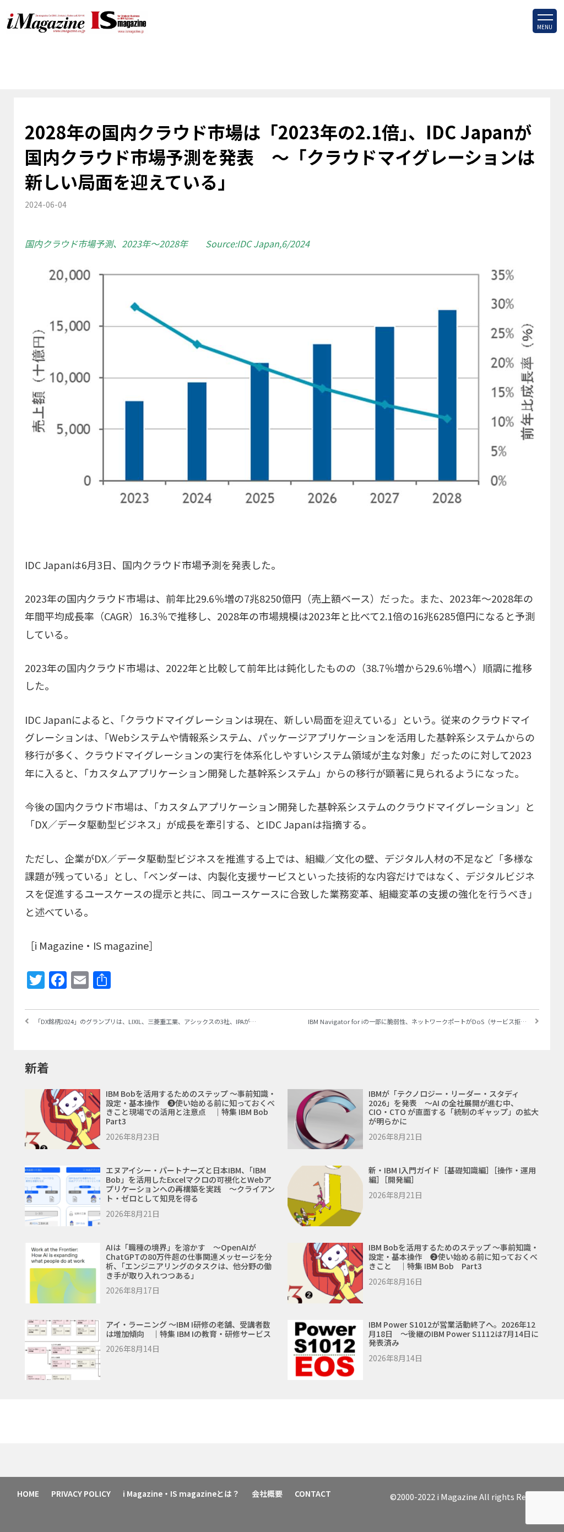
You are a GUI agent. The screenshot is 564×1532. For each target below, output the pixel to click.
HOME (28, 1493)
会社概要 (267, 1493)
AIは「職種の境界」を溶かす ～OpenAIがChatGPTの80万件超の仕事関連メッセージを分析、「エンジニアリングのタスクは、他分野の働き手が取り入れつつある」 (189, 1261)
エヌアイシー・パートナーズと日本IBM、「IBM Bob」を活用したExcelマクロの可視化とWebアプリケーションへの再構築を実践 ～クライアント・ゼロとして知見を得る (190, 1184)
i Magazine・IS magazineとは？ (181, 1493)
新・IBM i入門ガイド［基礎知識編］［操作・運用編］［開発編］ (452, 1175)
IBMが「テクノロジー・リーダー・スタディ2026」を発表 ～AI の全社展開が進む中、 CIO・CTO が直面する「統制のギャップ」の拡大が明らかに (453, 1107)
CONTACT (313, 1493)
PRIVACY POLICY (81, 1493)
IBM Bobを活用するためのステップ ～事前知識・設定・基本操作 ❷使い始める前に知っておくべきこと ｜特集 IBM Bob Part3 (453, 1256)
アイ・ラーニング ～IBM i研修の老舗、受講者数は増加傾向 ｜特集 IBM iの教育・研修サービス (188, 1329)
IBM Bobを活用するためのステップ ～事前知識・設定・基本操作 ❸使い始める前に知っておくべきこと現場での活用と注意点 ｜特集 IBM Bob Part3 (191, 1107)
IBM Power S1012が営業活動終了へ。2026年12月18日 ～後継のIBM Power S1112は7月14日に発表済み (453, 1334)
